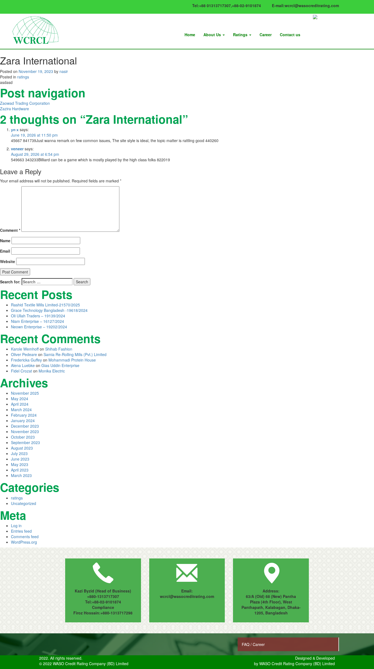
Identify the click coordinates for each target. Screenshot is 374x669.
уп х (15, 129)
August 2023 (22, 448)
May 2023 (19, 464)
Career (266, 34)
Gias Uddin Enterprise (60, 365)
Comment (10, 230)
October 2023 (23, 437)
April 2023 (19, 470)
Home (190, 34)
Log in (16, 525)
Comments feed (25, 536)
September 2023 (25, 442)
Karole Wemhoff (25, 349)
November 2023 (25, 431)
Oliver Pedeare (24, 354)
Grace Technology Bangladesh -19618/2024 (49, 310)
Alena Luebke (23, 365)
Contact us (290, 34)
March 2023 (21, 475)
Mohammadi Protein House (72, 360)
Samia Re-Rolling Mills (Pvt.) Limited (75, 354)
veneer (17, 148)
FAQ (246, 644)
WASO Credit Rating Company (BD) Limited (297, 663)
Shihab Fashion (58, 349)
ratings (23, 77)
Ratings (241, 34)
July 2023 (19, 453)
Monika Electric (52, 371)
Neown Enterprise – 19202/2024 (39, 326)
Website (7, 261)
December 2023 (25, 426)
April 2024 (19, 404)
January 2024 (23, 420)
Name (5, 240)
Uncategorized (23, 503)
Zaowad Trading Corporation (25, 103)
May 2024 (19, 398)
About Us (212, 34)
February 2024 (24, 415)
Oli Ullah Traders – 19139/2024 (38, 315)
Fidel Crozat (21, 371)
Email (5, 251)
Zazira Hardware (14, 108)
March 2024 (21, 409)
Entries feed (21, 531)
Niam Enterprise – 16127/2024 (37, 321)
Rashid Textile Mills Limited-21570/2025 (45, 304)
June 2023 (20, 459)
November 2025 (25, 393)
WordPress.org (24, 542)
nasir (63, 71)
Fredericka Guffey (26, 360)
